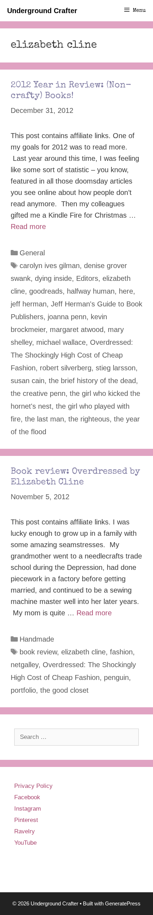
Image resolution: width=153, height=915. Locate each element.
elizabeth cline (83, 652)
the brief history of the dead (92, 381)
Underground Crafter (42, 11)
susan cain (27, 381)
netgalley (24, 665)
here (126, 291)
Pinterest (26, 820)
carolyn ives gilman (50, 265)
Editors (87, 278)
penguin (116, 677)
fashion (121, 652)
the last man (44, 419)
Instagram (27, 808)
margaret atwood (77, 329)
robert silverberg (65, 368)
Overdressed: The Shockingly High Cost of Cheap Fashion (72, 355)
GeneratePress (123, 903)
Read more (28, 226)
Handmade (37, 639)
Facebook (27, 797)
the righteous (89, 419)
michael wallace (61, 342)
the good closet (64, 690)
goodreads (46, 291)
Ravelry (24, 831)
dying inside (53, 278)
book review (38, 652)
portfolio (23, 690)
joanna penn (67, 317)
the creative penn (38, 393)
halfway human (91, 291)
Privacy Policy (33, 786)
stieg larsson (116, 368)
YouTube (25, 842)
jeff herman (29, 304)
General (32, 253)
